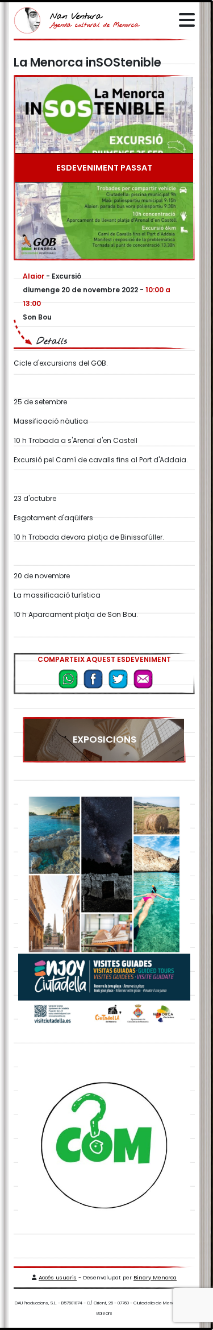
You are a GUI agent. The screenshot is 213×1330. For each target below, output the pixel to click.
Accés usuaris (58, 1277)
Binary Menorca (155, 1277)
